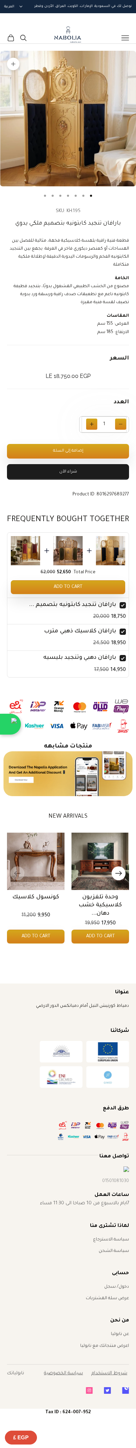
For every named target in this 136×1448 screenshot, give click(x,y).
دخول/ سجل (116, 1287)
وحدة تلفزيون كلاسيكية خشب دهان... (100, 905)
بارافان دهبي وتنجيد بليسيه (79, 658)
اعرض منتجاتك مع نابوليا (104, 1346)
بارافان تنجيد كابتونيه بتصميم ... (72, 605)
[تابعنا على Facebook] (125, 1390)
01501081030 (115, 1181)
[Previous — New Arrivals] (17, 873)
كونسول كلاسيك (35, 897)
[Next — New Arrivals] (119, 873)
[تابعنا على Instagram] (89, 1390)
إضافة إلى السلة (68, 451)
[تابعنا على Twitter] (107, 1390)
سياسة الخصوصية (63, 1373)
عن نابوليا (120, 1334)
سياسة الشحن (114, 1251)
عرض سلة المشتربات (107, 1298)
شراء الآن (68, 472)
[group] (68, 773)
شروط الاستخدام (109, 1373)
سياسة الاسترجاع (111, 1239)
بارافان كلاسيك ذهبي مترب (80, 631)
